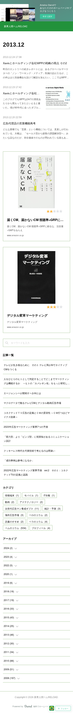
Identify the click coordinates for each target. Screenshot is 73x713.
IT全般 (49, 495)
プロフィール (41, 528)
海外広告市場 (14, 515)
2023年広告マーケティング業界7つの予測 (26, 426)
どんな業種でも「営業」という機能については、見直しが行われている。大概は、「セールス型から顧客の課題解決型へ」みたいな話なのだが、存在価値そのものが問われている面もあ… (35, 133)
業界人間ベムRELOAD (15, 26)
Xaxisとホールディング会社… (21, 93)
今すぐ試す (47, 16)
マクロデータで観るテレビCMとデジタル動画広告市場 (32, 402)
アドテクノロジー (31, 502)
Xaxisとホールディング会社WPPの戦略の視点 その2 (35, 63)
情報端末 (12, 495)
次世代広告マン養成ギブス (22, 508)
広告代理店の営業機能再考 (19, 123)
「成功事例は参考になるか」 (19, 460)
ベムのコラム (15, 528)
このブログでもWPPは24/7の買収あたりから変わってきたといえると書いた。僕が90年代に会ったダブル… (22, 103)
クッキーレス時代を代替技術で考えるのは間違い (29, 450)
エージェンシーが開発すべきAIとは (22, 393)
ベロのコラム (38, 515)
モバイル (31, 495)
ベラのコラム (38, 521)
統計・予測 (52, 508)
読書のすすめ (14, 521)
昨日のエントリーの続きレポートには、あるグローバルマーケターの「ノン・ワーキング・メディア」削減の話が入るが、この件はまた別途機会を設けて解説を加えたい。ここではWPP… (36, 73)
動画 (9, 502)
